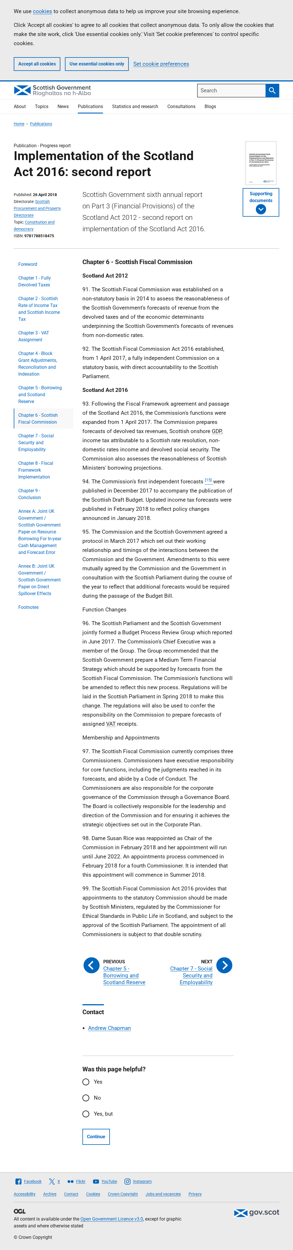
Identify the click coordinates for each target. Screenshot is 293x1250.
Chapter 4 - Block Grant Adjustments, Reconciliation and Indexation (37, 364)
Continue (96, 1136)
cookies (42, 11)
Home (19, 123)
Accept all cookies (37, 64)
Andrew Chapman (109, 1028)
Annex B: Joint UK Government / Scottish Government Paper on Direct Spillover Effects (39, 579)
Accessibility (24, 1194)
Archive (49, 1194)
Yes (98, 1081)
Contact (71, 1194)
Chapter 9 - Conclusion (29, 494)
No (97, 1098)
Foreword (27, 264)
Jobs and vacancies (163, 1194)
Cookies (93, 1194)
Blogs (210, 106)
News (63, 106)
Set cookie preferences (161, 64)
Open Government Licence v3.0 (111, 1219)
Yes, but (103, 1114)
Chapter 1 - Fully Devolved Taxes (34, 281)
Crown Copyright (123, 1194)
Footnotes (28, 607)
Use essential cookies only (97, 64)
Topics (41, 106)
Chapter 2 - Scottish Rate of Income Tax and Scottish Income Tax (39, 309)
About (20, 106)
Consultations (181, 106)
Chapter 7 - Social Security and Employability (36, 442)
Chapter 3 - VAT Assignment (33, 336)
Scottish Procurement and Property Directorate (37, 208)
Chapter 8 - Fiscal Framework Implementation (35, 470)
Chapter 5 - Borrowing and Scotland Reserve (40, 394)
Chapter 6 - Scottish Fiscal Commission (38, 418)
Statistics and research (135, 106)
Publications (90, 106)
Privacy (195, 1194)
